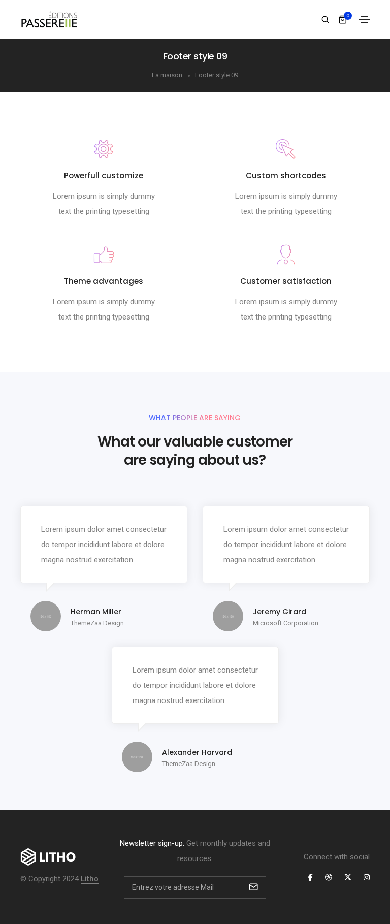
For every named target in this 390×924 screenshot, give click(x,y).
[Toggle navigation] (364, 19)
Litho (90, 878)
